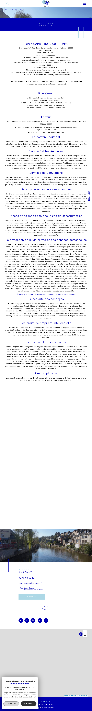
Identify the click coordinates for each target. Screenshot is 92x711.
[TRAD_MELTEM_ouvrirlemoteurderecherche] (7, 3)
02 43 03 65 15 (26, 578)
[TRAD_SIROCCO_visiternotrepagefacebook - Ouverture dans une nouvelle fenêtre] (21, 620)
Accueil (7, 9)
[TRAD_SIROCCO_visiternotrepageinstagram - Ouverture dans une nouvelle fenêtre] (33, 620)
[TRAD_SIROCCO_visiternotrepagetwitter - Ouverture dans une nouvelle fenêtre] (26, 620)
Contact (89, 196)
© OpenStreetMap (82, 695)
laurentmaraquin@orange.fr (30, 583)
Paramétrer (11, 704)
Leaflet (66, 695)
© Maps (73, 695)
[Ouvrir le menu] (84, 3)
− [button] (85, 635)
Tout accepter (29, 704)
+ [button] (85, 632)
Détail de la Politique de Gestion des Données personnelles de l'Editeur (46, 294)
